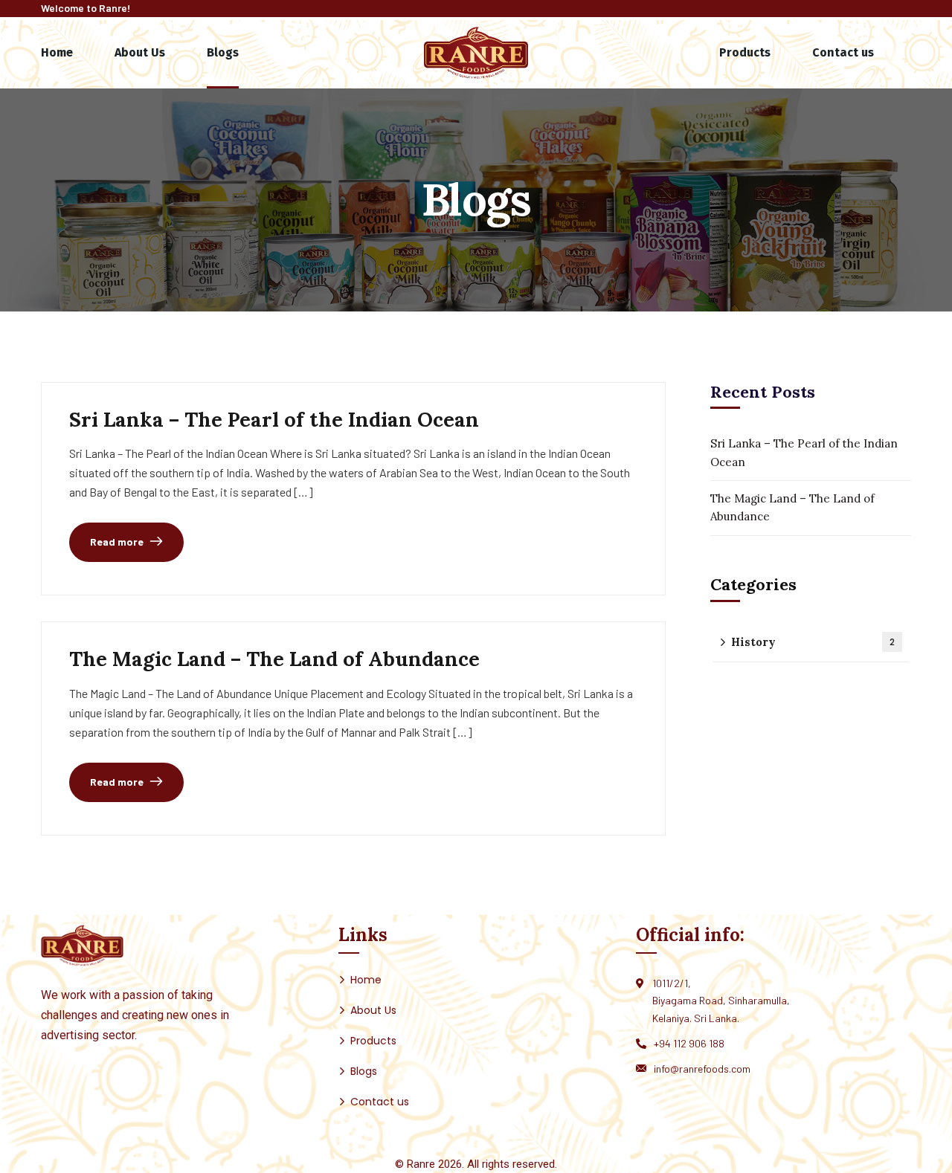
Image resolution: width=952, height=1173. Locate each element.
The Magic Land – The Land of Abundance (274, 658)
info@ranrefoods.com (702, 1068)
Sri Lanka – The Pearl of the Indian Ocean (274, 419)
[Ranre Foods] (475, 52)
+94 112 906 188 (689, 1043)
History (813, 642)
